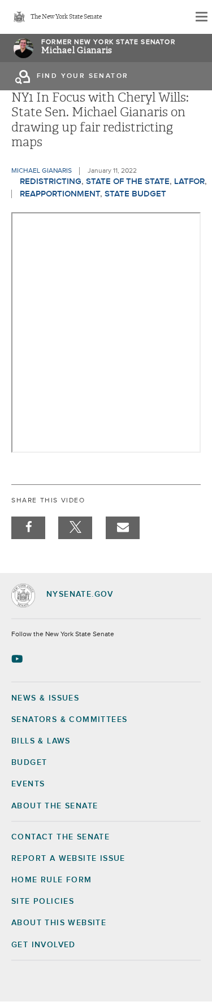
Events (28, 784)
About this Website (58, 923)
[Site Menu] (200, 17)
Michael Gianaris (77, 50)
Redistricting (50, 181)
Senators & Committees (69, 720)
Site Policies (42, 901)
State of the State (128, 181)
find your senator (83, 76)
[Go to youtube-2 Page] (18, 658)
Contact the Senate (60, 837)
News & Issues (45, 698)
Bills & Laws (41, 741)
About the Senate (54, 806)
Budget (29, 763)
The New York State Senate (66, 17)
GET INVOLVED (43, 945)
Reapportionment (60, 194)
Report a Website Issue (68, 859)
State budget (135, 194)
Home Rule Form (51, 880)
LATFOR (189, 181)
